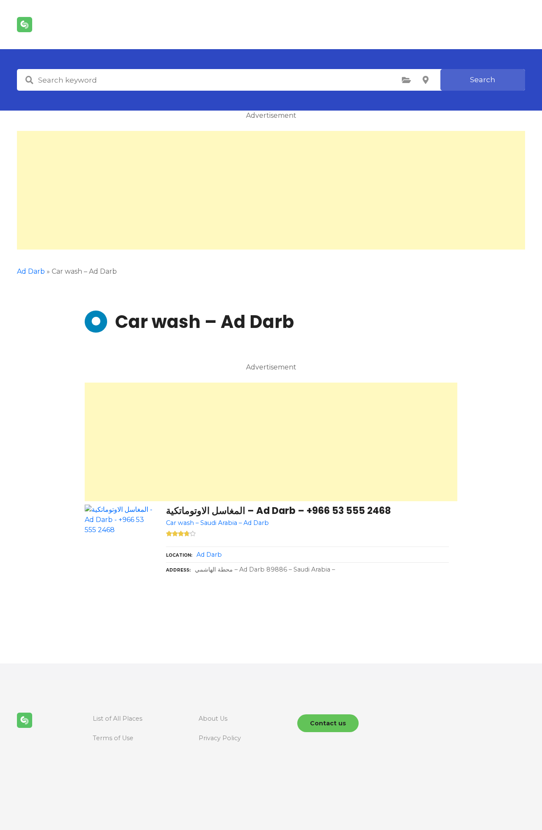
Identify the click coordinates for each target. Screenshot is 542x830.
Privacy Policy (220, 738)
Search (482, 79)
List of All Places (117, 718)
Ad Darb (31, 271)
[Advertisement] (271, 190)
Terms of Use (113, 738)
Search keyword (29, 80)
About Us (213, 718)
